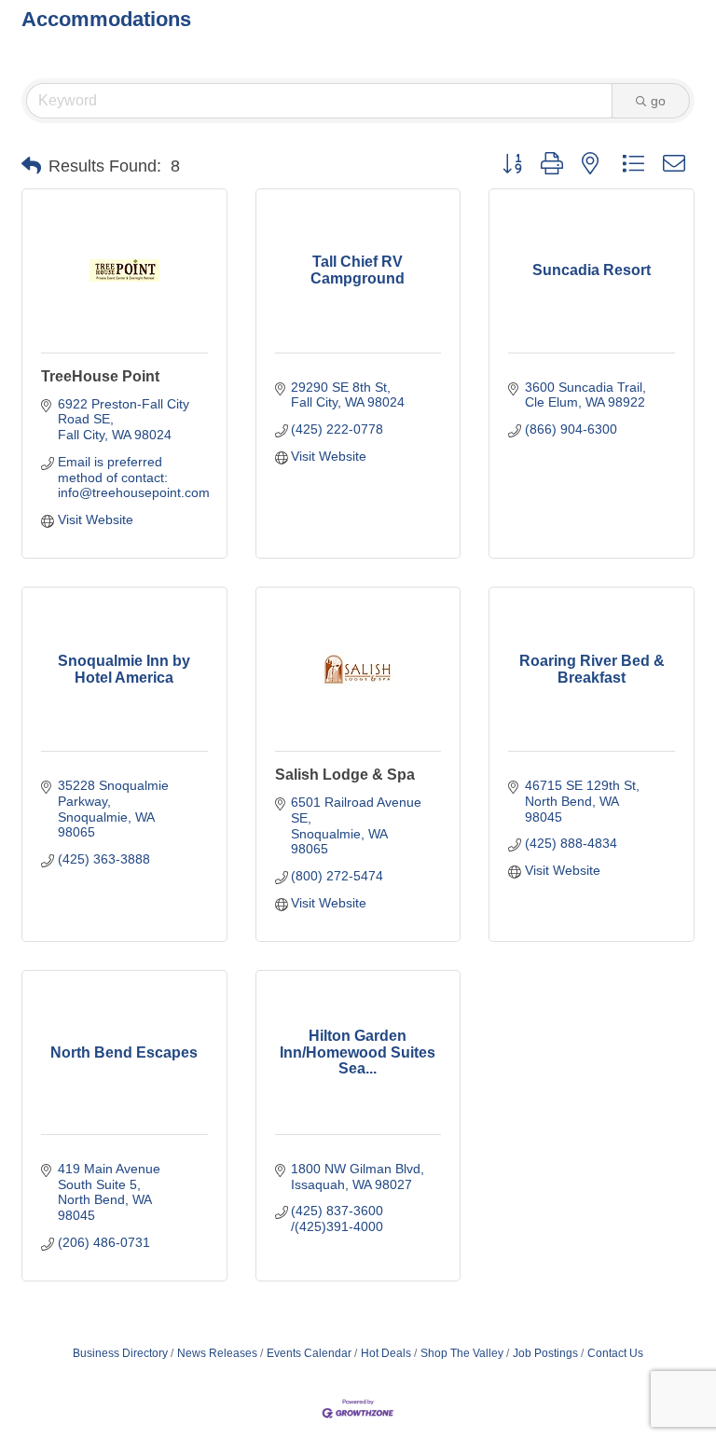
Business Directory (120, 1353)
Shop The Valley (461, 1353)
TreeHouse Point (100, 376)
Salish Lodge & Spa (345, 774)
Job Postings (545, 1353)
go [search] (658, 100)
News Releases (217, 1353)
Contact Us (615, 1353)
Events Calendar (309, 1353)
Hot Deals (386, 1353)
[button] (31, 166)
